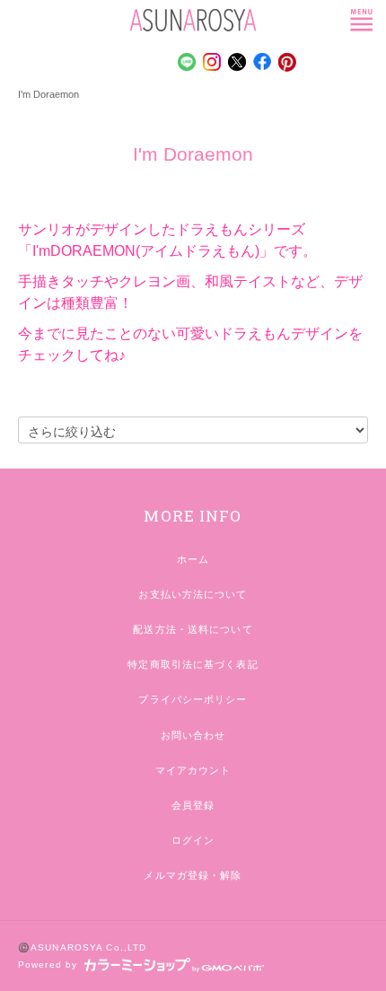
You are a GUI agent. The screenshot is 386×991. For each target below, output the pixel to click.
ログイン (193, 840)
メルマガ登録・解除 (192, 875)
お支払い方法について (192, 594)
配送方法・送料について (192, 629)
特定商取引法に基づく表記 (192, 664)
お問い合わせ (193, 735)
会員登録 (193, 805)
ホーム (193, 559)
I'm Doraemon (48, 94)
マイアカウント (193, 770)
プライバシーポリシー (192, 699)
